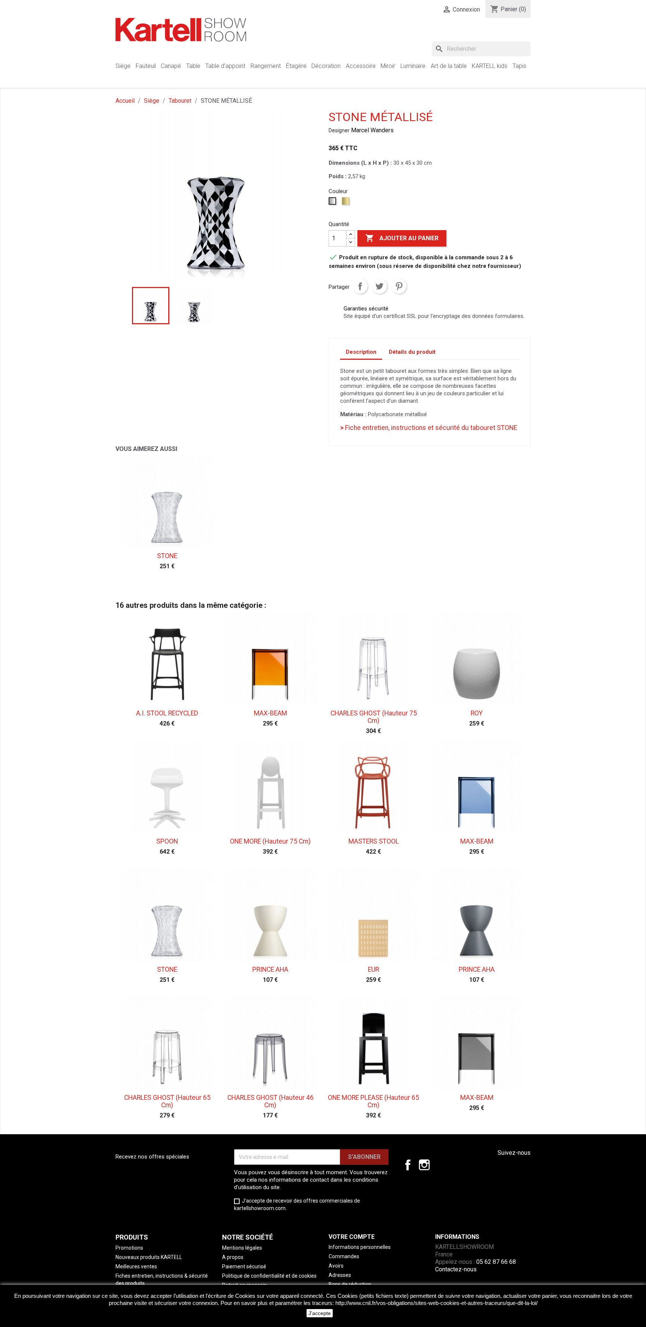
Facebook (407, 1164)
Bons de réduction (350, 1284)
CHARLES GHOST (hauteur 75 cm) (373, 716)
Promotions (129, 1248)
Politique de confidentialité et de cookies (269, 1276)
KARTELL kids (489, 65)
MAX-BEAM (270, 713)
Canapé (171, 65)
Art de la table (449, 65)
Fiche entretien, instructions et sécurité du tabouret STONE (428, 427)
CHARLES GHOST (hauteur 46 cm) (270, 1101)
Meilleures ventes (136, 1266)
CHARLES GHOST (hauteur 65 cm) (167, 1101)
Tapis (519, 65)
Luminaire (412, 65)
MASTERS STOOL (373, 841)
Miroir (388, 65)
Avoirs (336, 1266)
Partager (360, 286)
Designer (339, 130)
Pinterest (398, 286)
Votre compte (352, 1236)
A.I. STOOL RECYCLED (167, 713)
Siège (123, 65)
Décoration (326, 65)
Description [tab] (361, 352)
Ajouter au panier (402, 237)
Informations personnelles (360, 1247)
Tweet (379, 286)
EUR (373, 969)
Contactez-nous (456, 1269)
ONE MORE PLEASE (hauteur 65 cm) (373, 1101)
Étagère (296, 65)
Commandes (344, 1256)
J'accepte (319, 1313)
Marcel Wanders (372, 130)
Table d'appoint (225, 65)
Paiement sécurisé (244, 1266)
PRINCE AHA (270, 969)
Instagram (424, 1164)
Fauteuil (146, 65)
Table (193, 65)
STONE (167, 556)
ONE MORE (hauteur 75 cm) (270, 841)
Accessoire (361, 65)
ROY (477, 713)
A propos (232, 1257)
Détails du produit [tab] (412, 352)
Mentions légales (242, 1248)
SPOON (167, 841)
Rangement (265, 65)
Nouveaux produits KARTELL (149, 1257)
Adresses (340, 1275)
